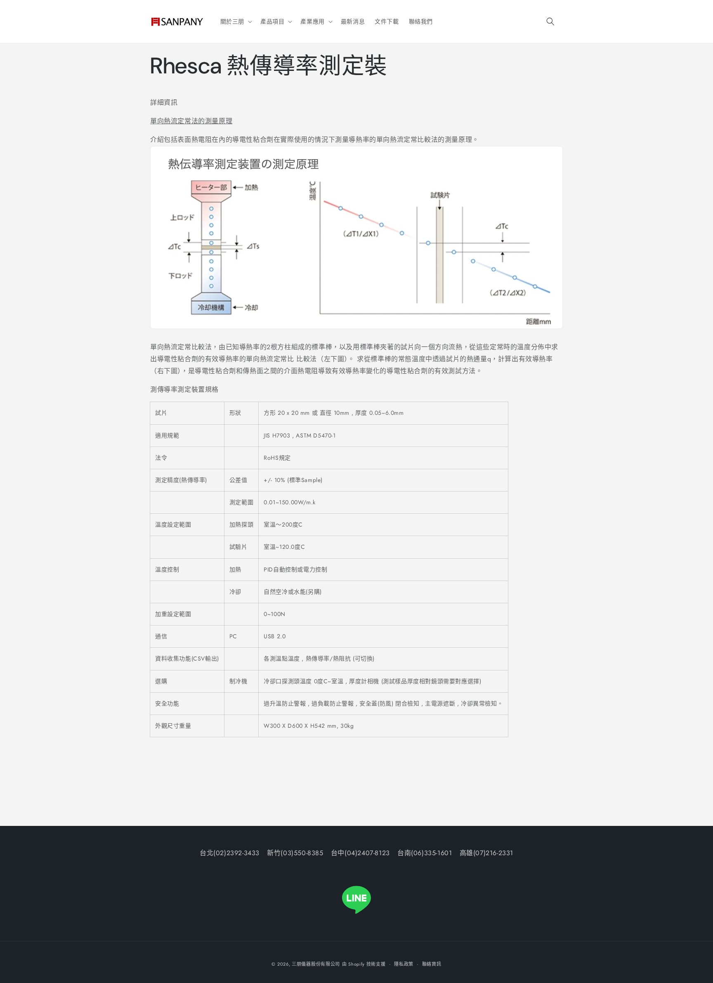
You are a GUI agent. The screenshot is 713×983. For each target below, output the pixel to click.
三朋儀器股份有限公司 (316, 964)
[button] (235, 21)
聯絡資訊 (431, 964)
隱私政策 (403, 964)
